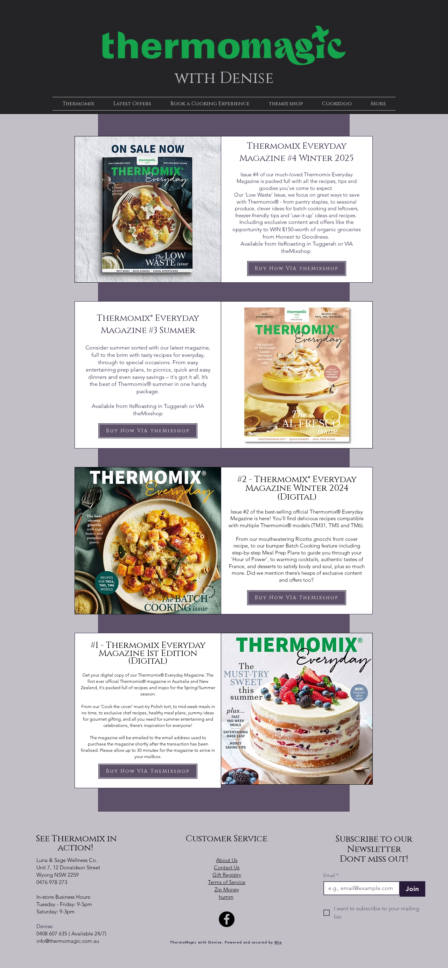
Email (330, 875)
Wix (278, 942)
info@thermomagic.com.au (67, 941)
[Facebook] (226, 919)
